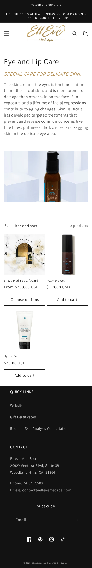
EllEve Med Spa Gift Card (21, 280)
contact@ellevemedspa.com (46, 490)
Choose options (25, 299)
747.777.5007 (34, 483)
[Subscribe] (76, 520)
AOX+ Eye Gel (56, 280)
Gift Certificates (23, 417)
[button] (6, 33)
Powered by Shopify (58, 562)
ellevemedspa (39, 562)
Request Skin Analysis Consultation (39, 428)
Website (16, 405)
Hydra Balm (12, 356)
